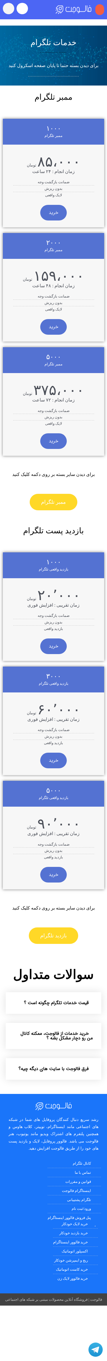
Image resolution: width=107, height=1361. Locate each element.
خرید (53, 212)
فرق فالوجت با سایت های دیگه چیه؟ (54, 1068)
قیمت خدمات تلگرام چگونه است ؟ (56, 1002)
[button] (99, 9)
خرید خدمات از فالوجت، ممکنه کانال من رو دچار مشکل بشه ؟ (57, 1036)
